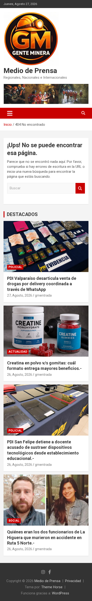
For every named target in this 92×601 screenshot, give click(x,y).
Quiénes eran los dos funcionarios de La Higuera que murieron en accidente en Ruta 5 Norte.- (46, 537)
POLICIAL (15, 267)
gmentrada (43, 295)
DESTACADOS (22, 214)
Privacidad (73, 581)
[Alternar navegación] (10, 113)
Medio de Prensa (30, 70)
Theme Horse (52, 587)
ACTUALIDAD (17, 351)
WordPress (60, 593)
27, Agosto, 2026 (19, 295)
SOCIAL (13, 520)
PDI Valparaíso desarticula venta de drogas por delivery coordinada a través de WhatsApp (41, 284)
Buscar (80, 188)
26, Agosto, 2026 (19, 374)
